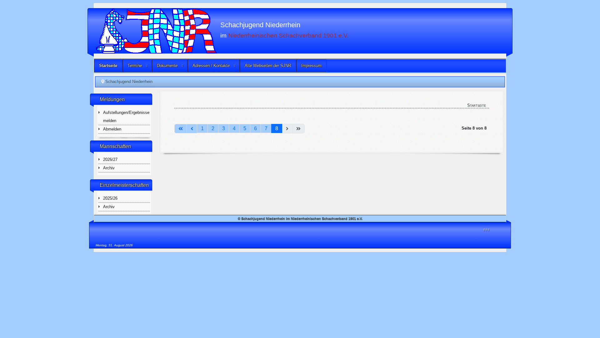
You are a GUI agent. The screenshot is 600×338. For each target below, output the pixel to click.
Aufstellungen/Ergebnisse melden (126, 116)
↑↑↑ (486, 229)
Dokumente (167, 65)
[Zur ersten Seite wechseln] (180, 129)
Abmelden (112, 129)
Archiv (109, 168)
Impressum (311, 65)
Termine (135, 65)
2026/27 (110, 159)
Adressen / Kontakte (211, 65)
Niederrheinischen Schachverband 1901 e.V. (288, 35)
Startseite (108, 65)
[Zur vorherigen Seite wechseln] (192, 129)
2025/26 (110, 198)
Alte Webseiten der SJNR (268, 65)
